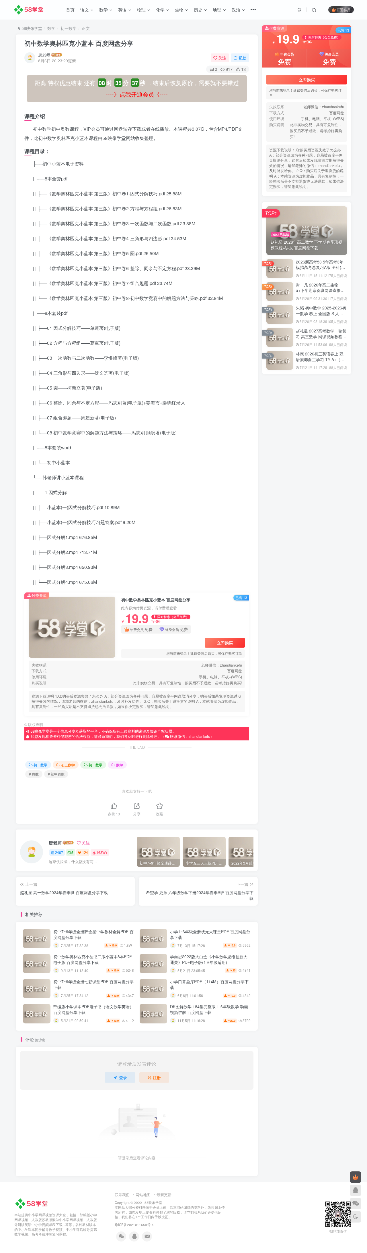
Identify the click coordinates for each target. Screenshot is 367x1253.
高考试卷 (333, 514)
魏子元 (279, 498)
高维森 (306, 572)
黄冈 (280, 473)
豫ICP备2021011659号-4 (134, 1224)
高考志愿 (279, 555)
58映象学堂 (153, 1202)
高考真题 (333, 523)
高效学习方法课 (280, 588)
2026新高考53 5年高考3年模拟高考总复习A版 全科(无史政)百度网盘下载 (320, 309)
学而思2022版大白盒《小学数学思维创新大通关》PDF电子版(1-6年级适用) (208, 959)
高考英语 (306, 523)
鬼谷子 (333, 498)
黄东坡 (306, 473)
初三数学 (68, 764)
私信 (243, 58)
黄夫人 (333, 465)
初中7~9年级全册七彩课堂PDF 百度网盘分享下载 (93, 984)
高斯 (333, 580)
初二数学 (95, 764)
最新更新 (164, 1194)
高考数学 (279, 539)
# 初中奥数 (56, 773)
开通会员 (343, 9)
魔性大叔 (306, 489)
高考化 (306, 563)
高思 (333, 588)
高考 (280, 572)
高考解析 (279, 523)
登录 (123, 1077)
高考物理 (306, 531)
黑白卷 (279, 457)
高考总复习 (306, 547)
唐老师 (44, 55)
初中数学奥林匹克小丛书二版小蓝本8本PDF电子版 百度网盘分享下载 (92, 959)
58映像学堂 (31, 28)
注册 (157, 1077)
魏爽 (333, 489)
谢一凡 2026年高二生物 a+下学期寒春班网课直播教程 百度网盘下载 (320, 332)
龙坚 (280, 448)
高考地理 (306, 555)
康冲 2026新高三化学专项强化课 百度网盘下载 (314, 727)
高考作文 (333, 563)
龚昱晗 (306, 440)
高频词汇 (279, 506)
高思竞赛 (306, 588)
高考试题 (306, 514)
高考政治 (306, 539)
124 (85, 852)
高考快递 (333, 547)
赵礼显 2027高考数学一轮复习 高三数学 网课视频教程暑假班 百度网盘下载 (321, 378)
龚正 (280, 440)
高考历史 (333, 555)
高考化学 (279, 563)
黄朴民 (279, 465)
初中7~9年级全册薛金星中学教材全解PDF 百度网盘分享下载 (93, 934)
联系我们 (122, 1194)
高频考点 (306, 506)
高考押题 (279, 547)
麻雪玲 (333, 473)
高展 (280, 596)
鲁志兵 (279, 489)
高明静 (306, 580)
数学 (51, 28)
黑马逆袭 (333, 448)
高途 (333, 506)
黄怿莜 (306, 465)
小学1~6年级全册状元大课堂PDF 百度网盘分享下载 (210, 934)
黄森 (333, 457)
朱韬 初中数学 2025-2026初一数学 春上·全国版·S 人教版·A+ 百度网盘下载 (321, 355)
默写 (306, 448)
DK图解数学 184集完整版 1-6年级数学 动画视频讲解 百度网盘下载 (209, 1009)
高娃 (306, 596)
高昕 (280, 580)
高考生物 (279, 531)
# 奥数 (34, 773)
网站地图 (143, 1194)
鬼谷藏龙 (306, 498)
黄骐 (306, 457)
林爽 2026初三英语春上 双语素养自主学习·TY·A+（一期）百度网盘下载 (320, 401)
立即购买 (225, 643)
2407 (59, 852)
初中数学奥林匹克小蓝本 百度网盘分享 (78, 43)
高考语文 (279, 514)
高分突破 (333, 596)
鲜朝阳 (306, 481)
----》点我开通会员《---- (137, 94)
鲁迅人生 (333, 481)
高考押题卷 (333, 539)
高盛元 (333, 572)
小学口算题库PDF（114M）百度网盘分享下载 (209, 984)
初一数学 (68, 28)
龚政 (333, 440)
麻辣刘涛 (279, 481)
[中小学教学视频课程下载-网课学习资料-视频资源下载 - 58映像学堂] (32, 1203)
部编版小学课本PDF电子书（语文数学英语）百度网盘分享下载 (93, 1009)
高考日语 (333, 531)
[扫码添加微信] (355, 1203)
